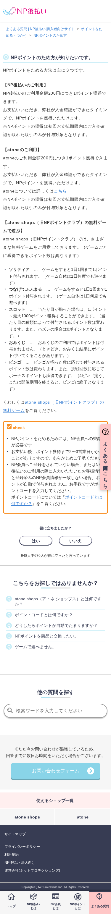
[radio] (36, 540)
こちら (60, 191)
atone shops (27, 817)
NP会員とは (56, 906)
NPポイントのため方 (50, 35)
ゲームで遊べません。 (35, 646)
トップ (11, 906)
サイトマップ (15, 834)
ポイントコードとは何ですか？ (44, 614)
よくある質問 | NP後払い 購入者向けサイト (40, 29)
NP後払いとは (33, 906)
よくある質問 (100, 906)
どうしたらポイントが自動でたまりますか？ (56, 625)
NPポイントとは (78, 906)
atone (83, 817)
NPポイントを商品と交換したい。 (46, 636)
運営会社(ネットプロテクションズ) (32, 870)
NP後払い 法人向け (19, 862)
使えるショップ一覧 (55, 800)
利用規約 (11, 854)
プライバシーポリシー (22, 847)
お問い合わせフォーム (55, 770)
